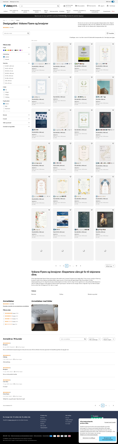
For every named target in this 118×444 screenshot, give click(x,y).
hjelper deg (11, 420)
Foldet (4, 87)
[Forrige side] (56, 265)
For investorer (68, 421)
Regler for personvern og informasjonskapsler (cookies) (22, 435)
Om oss (67, 417)
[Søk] (58, 6)
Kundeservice (43, 419)
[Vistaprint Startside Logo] (10, 6)
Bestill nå (81, 15)
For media (67, 423)
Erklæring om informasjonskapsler (89, 434)
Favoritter (111, 33)
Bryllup (61, 294)
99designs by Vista (14, 1)
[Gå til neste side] (113, 405)
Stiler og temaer (7, 122)
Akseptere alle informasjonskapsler (107, 438)
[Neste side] (80, 265)
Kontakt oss (43, 421)
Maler (12, 20)
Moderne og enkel (92, 294)
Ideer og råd (43, 425)
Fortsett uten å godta (110, 422)
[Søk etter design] (28, 33)
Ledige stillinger (69, 419)
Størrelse (5, 63)
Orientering (6, 54)
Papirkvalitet (6, 101)
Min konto (42, 417)
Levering (42, 423)
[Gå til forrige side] (95, 405)
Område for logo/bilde (9, 126)
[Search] (85, 339)
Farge (4, 47)
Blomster (33, 294)
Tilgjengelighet (43, 427)
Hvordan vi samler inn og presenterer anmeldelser (16, 306)
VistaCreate (5, 1)
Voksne (17, 20)
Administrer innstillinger (89, 438)
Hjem (4, 20)
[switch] (111, 1)
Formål (5, 118)
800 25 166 (5, 435)
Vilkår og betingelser (38, 435)
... (8, 20)
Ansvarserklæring (46, 435)
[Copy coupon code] (66, 16)
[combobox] (39, 6)
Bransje (5, 115)
